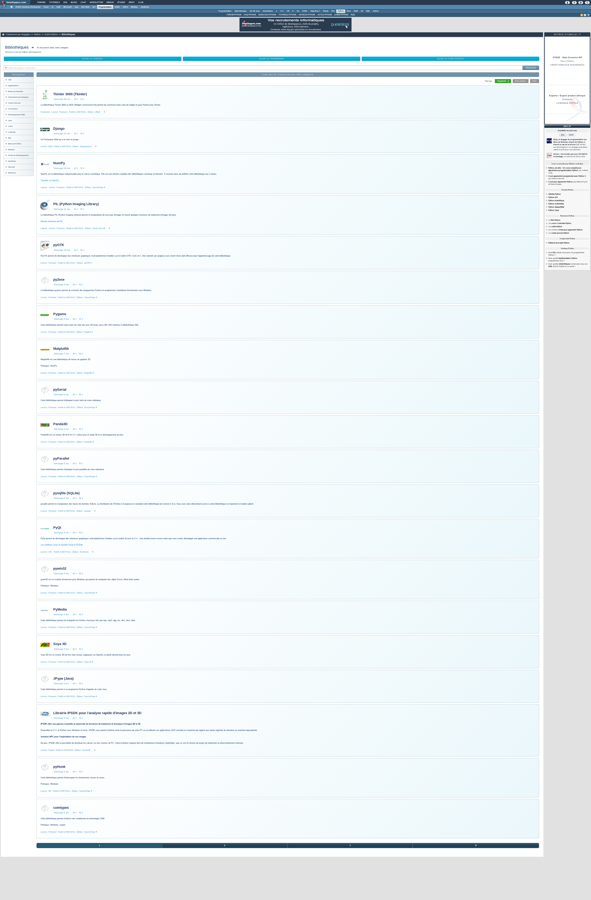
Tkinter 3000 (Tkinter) (70, 94)
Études (121, 2)
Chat (83, 2)
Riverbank (84, 552)
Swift (356, 11)
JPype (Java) (63, 678)
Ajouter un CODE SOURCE (450, 59)
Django (58, 128)
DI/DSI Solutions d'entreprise (28, 7)
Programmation (105, 7)
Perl (333, 11)
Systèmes (145, 7)
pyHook (59, 767)
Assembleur (268, 11)
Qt (362, 11)
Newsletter (96, 2)
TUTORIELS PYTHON (287, 15)
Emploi (110, 2)
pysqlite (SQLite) (66, 493)
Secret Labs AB (98, 228)
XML (368, 11)
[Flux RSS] (582, 15)
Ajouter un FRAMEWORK (271, 59)
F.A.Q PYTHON (250, 15)
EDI (94, 7)
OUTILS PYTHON (325, 15)
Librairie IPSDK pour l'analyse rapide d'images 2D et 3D (97, 713)
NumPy (59, 163)
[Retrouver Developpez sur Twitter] (585, 15)
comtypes (61, 808)
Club (140, 2)
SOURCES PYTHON (307, 15)
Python (341, 11)
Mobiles (134, 7)
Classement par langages (18, 34)
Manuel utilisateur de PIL (52, 221)
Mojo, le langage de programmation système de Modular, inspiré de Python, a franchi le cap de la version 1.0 (570, 144)
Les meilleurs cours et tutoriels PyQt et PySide (62, 545)
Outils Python (51, 34)
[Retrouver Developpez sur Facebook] (588, 15)
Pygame (59, 314)
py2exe (58, 279)
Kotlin (304, 11)
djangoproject (86, 146)
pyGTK (58, 245)
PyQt (353, 15)
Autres (376, 11)
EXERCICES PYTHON (267, 15)
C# (288, 11)
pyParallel (61, 458)
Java (76, 7)
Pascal (325, 11)
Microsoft (67, 7)
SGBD (117, 7)
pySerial (59, 389)
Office (125, 7)
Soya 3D (59, 644)
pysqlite (87, 511)
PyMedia (60, 609)
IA (52, 7)
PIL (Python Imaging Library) (76, 204)
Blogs (73, 2)
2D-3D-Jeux (255, 11)
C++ (282, 11)
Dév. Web (85, 7)
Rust (349, 11)
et (561, 223)
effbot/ (97, 112)
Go (298, 11)
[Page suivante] (476, 845)
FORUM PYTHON (234, 15)
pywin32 (59, 568)
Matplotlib (61, 349)
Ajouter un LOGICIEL (92, 59)
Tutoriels (54, 2)
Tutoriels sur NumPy (50, 180)
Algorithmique (241, 11)
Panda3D (60, 424)
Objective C (315, 11)
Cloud (46, 7)
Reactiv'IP (86, 750)
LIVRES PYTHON (341, 15)
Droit (131, 2)
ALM (58, 7)
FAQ (65, 2)
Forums (41, 2)
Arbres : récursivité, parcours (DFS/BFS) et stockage (570, 155)
